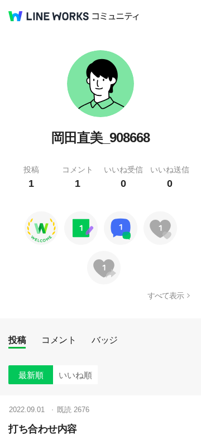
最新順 (31, 375)
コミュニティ (115, 16)
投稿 (17, 340)
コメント (58, 340)
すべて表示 (165, 295)
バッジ (105, 340)
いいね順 (75, 375)
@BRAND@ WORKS (48, 16)
